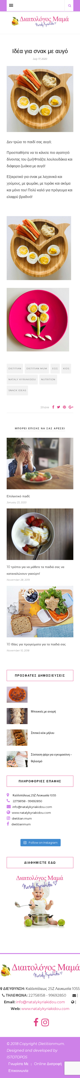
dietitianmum (20, 824)
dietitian (14, 368)
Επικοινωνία (18, 1071)
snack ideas (17, 390)
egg (55, 368)
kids (66, 368)
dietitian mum (36, 368)
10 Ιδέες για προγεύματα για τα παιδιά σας (36, 644)
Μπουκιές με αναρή (43, 711)
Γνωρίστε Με (18, 1064)
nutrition (48, 379)
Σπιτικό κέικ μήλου (42, 733)
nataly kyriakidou (22, 379)
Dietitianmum (51, 1044)
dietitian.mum (21, 818)
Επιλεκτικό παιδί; (18, 496)
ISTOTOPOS (17, 1057)
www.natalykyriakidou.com (31, 812)
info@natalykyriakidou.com (32, 807)
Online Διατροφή (48, 1064)
